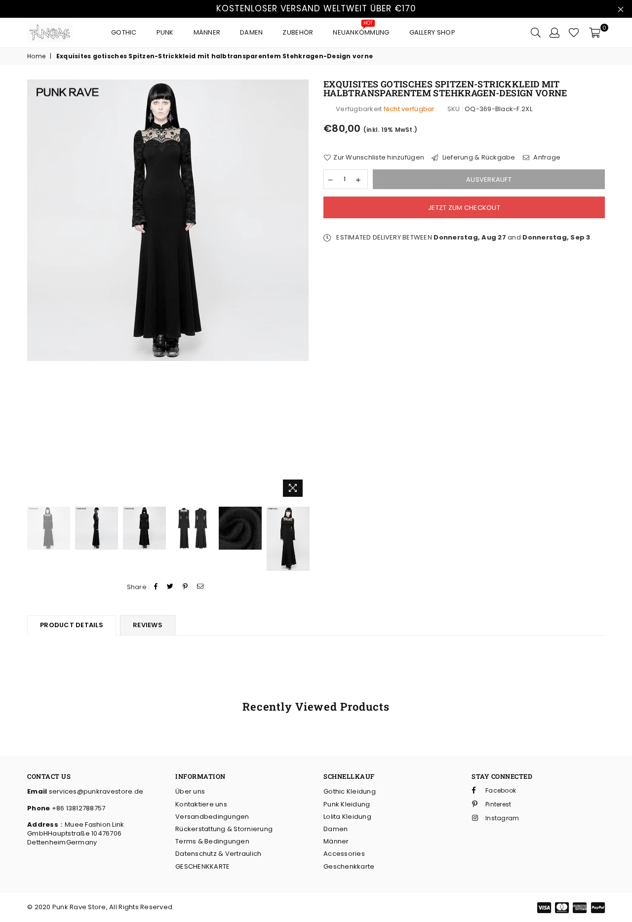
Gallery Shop (432, 32)
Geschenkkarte (348, 866)
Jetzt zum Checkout (464, 207)
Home (36, 56)
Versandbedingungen (212, 816)
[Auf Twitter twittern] (170, 587)
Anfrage (546, 157)
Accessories (344, 853)
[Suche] (535, 32)
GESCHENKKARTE (202, 866)
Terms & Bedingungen (212, 841)
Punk (165, 32)
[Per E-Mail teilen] (200, 587)
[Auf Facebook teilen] (156, 587)
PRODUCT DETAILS (71, 625)
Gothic (124, 32)
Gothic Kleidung (349, 791)
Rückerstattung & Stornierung (224, 829)
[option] (168, 220)
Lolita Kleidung (347, 816)
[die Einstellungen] (554, 32)
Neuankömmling (361, 30)
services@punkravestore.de (95, 791)
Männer (207, 32)
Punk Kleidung (346, 804)
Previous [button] (35, 290)
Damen (251, 32)
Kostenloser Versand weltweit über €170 (316, 8)
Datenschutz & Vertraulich (218, 853)
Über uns (190, 791)
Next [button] (300, 290)
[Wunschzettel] (574, 32)
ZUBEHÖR (297, 32)
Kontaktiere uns (201, 804)
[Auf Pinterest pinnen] (185, 587)
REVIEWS (147, 625)
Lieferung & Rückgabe (477, 157)
